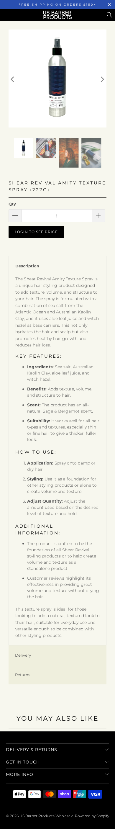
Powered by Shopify (92, 816)
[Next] (102, 79)
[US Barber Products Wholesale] (57, 15)
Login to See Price (36, 232)
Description (27, 266)
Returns (22, 674)
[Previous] (13, 79)
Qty (12, 204)
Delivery (23, 655)
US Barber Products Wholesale (46, 816)
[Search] (109, 15)
